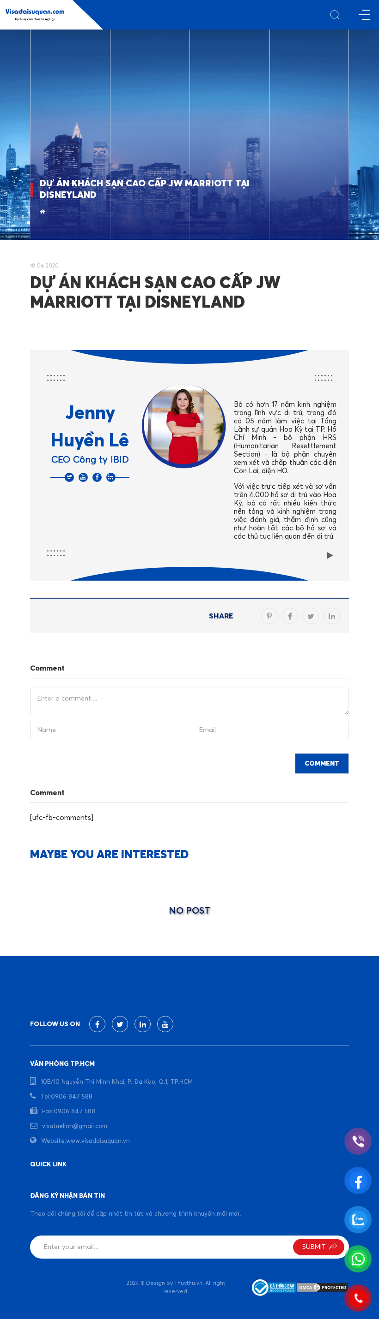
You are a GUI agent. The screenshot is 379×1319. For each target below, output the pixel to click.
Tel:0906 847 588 (66, 1097)
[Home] (42, 212)
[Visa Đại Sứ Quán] (35, 15)
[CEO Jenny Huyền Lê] (184, 425)
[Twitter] (69, 477)
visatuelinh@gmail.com (74, 1126)
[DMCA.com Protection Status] (322, 1287)
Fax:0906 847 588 (68, 1112)
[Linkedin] (111, 477)
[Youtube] (83, 477)
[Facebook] (97, 477)
